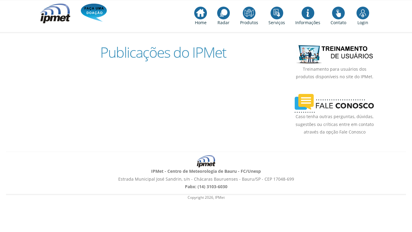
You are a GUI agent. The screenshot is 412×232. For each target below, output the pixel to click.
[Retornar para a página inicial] (206, 161)
